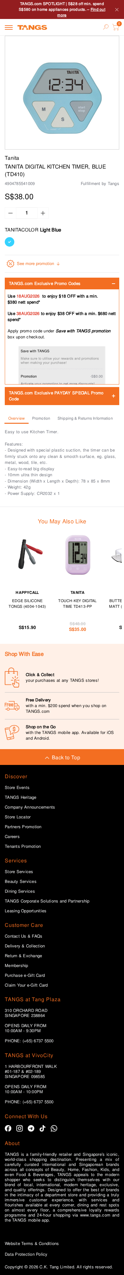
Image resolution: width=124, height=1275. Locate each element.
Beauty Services (21, 881)
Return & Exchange (23, 955)
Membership (16, 965)
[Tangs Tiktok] (42, 1128)
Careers (12, 836)
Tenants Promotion (23, 846)
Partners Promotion (23, 826)
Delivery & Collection (25, 946)
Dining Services (20, 891)
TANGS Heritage (21, 797)
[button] (62, 93)
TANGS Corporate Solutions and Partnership (47, 901)
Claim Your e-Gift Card (26, 985)
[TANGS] (32, 27)
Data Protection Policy (26, 1254)
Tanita (12, 158)
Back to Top (66, 757)
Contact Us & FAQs (23, 936)
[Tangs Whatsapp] (54, 1128)
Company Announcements (30, 807)
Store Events (17, 787)
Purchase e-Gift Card (25, 975)
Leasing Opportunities (25, 911)
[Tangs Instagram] (19, 1128)
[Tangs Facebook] (8, 1128)
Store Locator (18, 817)
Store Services (19, 871)
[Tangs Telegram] (31, 1128)
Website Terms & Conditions (32, 1243)
